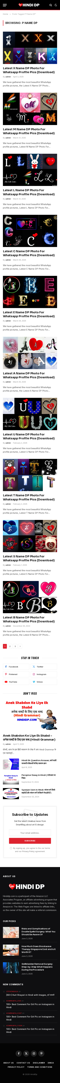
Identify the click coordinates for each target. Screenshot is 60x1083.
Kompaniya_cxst (14, 1013)
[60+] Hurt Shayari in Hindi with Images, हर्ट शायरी (30, 995)
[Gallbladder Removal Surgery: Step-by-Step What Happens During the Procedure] (11, 967)
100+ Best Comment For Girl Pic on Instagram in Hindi (30, 1006)
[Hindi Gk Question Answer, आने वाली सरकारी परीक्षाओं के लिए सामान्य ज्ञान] (11, 764)
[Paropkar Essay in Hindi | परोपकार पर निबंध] (11, 778)
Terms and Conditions (39, 1067)
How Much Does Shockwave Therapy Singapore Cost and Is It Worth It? (39, 949)
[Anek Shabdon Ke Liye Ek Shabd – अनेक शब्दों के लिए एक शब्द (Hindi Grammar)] (30, 715)
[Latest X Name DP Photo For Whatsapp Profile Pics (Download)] (30, 48)
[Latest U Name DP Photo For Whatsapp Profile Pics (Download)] (30, 414)
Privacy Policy (28, 851)
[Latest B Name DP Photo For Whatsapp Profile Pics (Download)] (30, 597)
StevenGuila (12, 991)
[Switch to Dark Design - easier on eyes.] (55, 5)
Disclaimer (39, 1063)
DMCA (51, 1063)
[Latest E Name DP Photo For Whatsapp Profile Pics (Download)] (30, 292)
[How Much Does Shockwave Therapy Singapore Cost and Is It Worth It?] (11, 950)
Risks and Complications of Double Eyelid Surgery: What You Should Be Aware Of (38, 931)
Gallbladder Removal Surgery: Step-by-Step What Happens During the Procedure (37, 967)
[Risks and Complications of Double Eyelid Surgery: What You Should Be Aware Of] (11, 932)
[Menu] (5, 5)
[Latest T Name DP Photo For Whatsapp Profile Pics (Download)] (30, 475)
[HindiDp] (29, 5)
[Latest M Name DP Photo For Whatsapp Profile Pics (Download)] (30, 109)
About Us (8, 1063)
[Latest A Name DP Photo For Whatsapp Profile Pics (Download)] (30, 353)
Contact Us (23, 1063)
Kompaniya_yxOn (14, 1026)
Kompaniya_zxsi (13, 1001)
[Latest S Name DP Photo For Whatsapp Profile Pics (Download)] (30, 536)
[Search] (51, 5)
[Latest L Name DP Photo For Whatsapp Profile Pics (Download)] (30, 170)
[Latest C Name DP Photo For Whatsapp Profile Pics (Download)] (30, 231)
